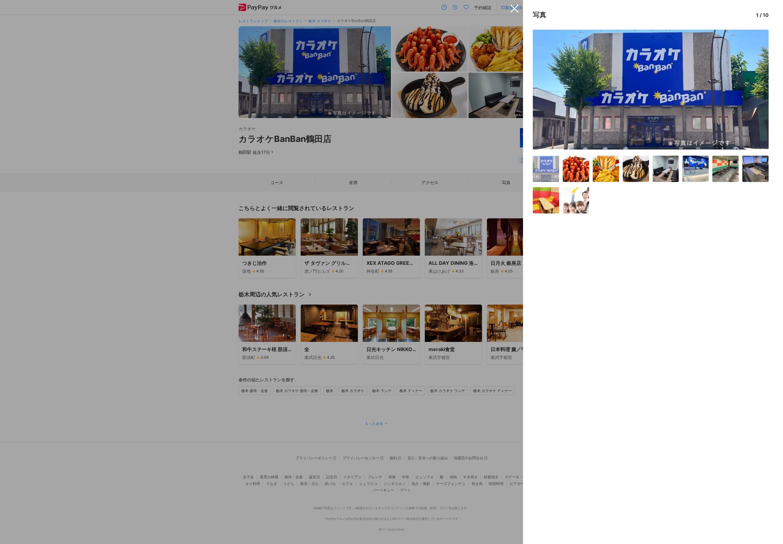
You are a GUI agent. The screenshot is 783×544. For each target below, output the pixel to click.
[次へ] (757, 89)
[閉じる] (514, 8)
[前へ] (543, 89)
